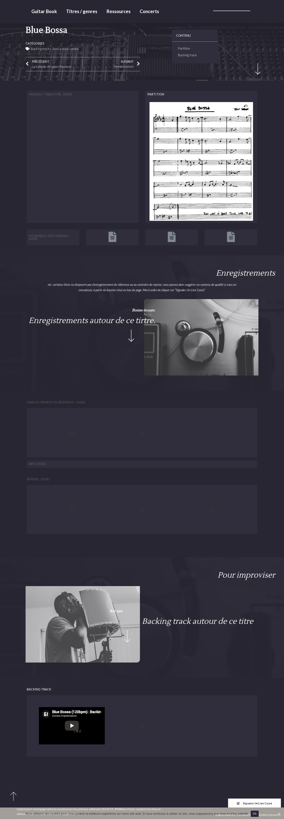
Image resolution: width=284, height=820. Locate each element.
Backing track (187, 55)
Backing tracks (41, 49)
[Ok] (279, 814)
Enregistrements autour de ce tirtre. (92, 321)
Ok (255, 813)
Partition (184, 48)
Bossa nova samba (65, 49)
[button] (254, 803)
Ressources (118, 11)
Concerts (149, 11)
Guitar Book (44, 11)
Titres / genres (81, 11)
